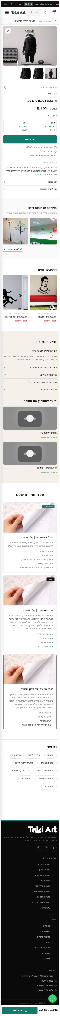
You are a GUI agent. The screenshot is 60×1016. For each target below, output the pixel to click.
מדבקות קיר (15, 755)
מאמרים (46, 925)
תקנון (48, 942)
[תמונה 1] (51, 73)
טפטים (51, 755)
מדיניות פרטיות (43, 936)
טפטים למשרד (47, 763)
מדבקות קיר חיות (45, 21)
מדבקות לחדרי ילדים (41, 891)
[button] (43, 231)
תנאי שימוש (45, 931)
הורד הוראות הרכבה (48, 437)
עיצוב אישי (45, 907)
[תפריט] (6, 12)
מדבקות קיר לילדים (20, 770)
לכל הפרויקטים (14, 249)
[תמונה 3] (25, 73)
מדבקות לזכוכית (43, 896)
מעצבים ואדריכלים (42, 947)
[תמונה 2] (38, 73)
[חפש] (30, 12)
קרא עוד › (39, 174)
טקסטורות (49, 786)
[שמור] (5, 87)
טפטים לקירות (44, 864)
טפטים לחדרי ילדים (24, 763)
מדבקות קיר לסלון (42, 886)
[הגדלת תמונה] (8, 31)
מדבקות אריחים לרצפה (40, 902)
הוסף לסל (29, 139)
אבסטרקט (26, 778)
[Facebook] (53, 848)
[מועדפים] (45, 12)
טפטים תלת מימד (46, 778)
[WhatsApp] (39, 848)
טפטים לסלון (34, 755)
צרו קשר (46, 958)
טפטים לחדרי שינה (45, 770)
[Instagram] (46, 848)
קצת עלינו (46, 953)
